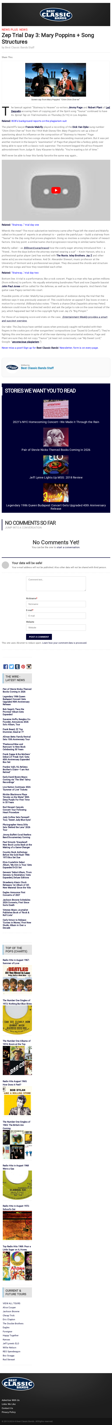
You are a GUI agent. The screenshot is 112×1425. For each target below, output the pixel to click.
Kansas (6, 1339)
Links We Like (9, 1404)
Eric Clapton (9, 1319)
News (23, 29)
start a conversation (68, 547)
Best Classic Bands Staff (19, 47)
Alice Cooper (9, 1307)
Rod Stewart (9, 1359)
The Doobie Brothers (13, 1323)
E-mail (29, 610)
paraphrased (36, 247)
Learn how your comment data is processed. (64, 643)
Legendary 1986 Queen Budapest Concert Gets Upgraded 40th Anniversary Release (56, 507)
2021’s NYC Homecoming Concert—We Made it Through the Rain (56, 422)
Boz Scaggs (8, 1355)
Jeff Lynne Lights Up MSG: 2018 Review (56, 477)
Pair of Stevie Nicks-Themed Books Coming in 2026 (56, 450)
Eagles (6, 1327)
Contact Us (7, 1408)
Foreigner (7, 1331)
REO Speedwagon (11, 1351)
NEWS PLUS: (10, 29)
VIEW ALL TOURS (11, 1303)
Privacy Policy (9, 1412)
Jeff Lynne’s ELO (11, 1343)
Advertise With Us (11, 1400)
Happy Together (11, 1335)
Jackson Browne (11, 1311)
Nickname (31, 598)
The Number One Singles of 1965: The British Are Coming (16, 1125)
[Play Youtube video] (56, 190)
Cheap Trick (9, 1315)
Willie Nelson (9, 1347)
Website (30, 622)
